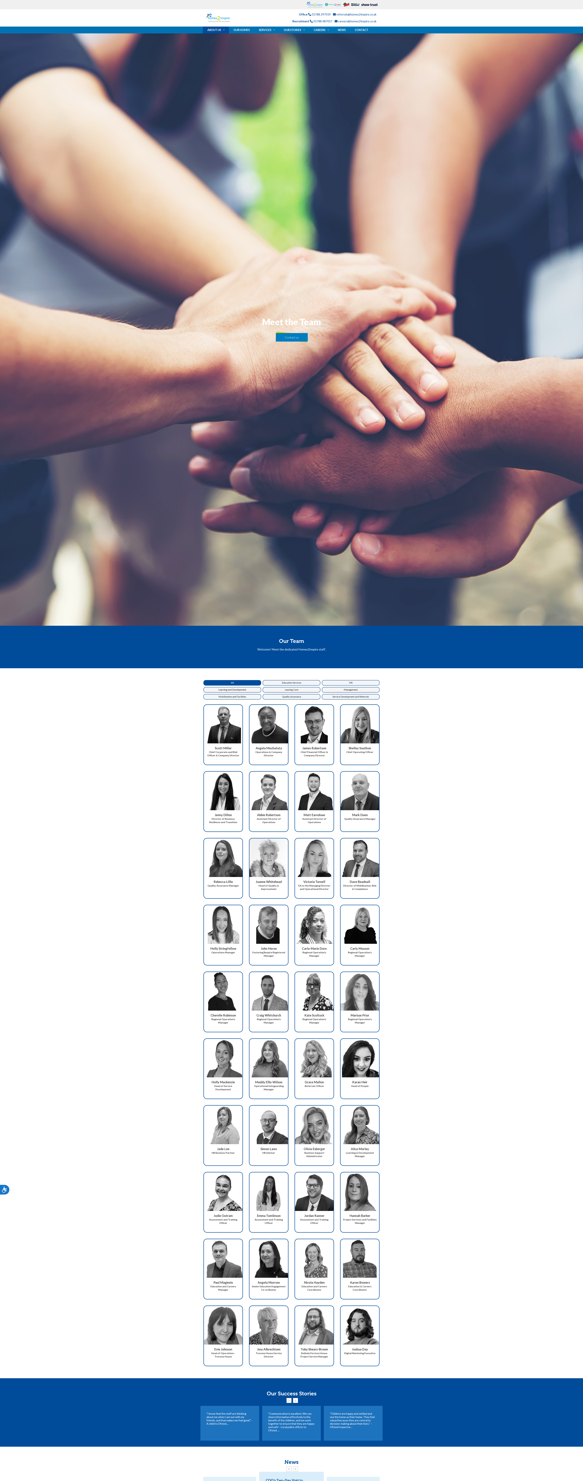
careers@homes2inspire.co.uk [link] (357, 21)
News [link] (342, 30)
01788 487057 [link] (322, 21)
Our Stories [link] (292, 30)
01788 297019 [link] (321, 14)
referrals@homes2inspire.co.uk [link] (356, 14)
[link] (316, 5)
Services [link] (265, 30)
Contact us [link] (292, 337)
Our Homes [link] (242, 30)
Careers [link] (319, 30)
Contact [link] (361, 30)
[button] (232, 683)
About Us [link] (214, 30)
